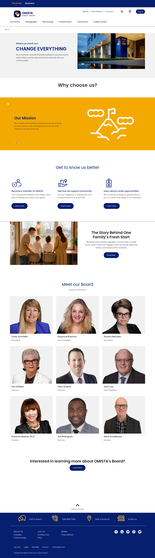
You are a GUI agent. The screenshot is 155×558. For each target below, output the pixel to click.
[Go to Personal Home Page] (35, 14)
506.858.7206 (69, 519)
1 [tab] (15, 143)
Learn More (77, 468)
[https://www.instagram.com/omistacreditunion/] (133, 532)
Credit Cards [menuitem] (100, 22)
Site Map (35, 547)
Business (29, 3)
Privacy (45, 547)
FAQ (40, 538)
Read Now (109, 255)
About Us (18, 532)
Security (17, 547)
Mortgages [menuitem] (31, 22)
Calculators (97, 12)
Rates (85, 12)
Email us (132, 519)
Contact (109, 12)
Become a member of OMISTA (27, 191)
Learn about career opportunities (121, 191)
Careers (18, 535)
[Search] (122, 12)
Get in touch (35, 519)
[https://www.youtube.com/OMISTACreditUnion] (139, 532)
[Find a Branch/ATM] (130, 12)
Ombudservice (58, 547)
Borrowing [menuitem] (48, 22)
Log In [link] (140, 12)
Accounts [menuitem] (15, 22)
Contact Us (43, 535)
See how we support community (75, 191)
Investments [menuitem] (65, 22)
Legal (26, 547)
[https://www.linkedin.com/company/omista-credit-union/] (122, 532)
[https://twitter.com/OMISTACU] (128, 532)
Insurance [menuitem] (82, 22)
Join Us (41, 532)
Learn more (19, 206)
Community (20, 538)
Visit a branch (102, 519)
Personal (16, 3)
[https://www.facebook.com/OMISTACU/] (116, 532)
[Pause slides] (8, 104)
